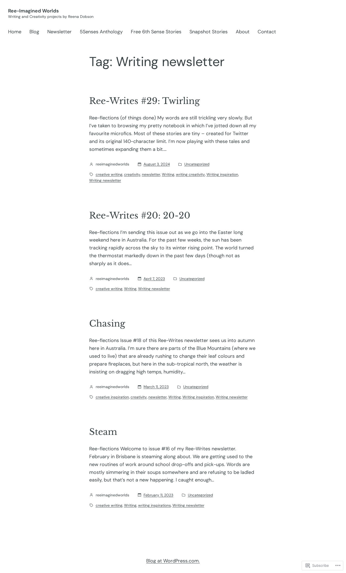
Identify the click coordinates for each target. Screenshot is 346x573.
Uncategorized (196, 164)
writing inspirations (154, 505)
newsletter (151, 174)
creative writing (109, 174)
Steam (103, 432)
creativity (132, 174)
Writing (168, 174)
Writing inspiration (222, 174)
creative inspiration (112, 397)
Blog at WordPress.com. (173, 561)
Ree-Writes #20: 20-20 (139, 215)
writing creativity (190, 174)
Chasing (107, 323)
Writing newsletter (105, 180)
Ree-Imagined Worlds (33, 11)
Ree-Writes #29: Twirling (144, 101)
